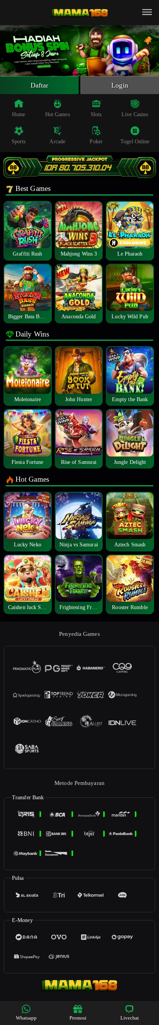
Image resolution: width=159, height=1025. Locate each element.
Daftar (39, 85)
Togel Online (134, 141)
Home (18, 114)
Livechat (129, 1018)
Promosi (78, 1018)
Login (119, 85)
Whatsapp (26, 1018)
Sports (19, 141)
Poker (96, 141)
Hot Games (57, 114)
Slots (96, 114)
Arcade (57, 141)
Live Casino (135, 114)
